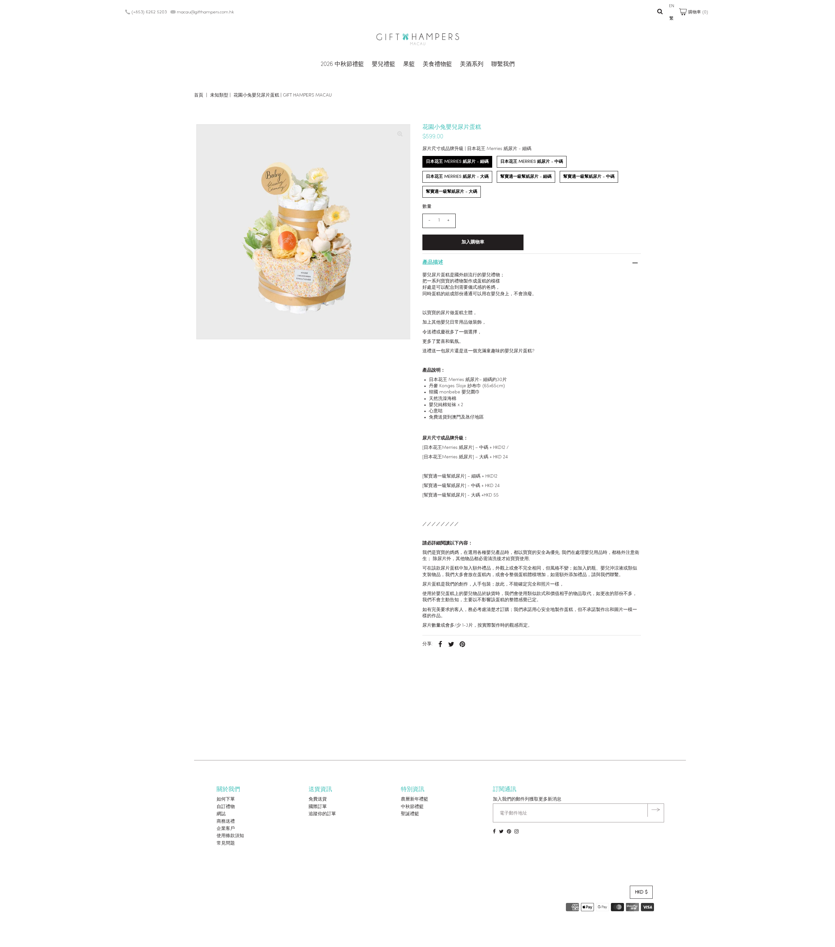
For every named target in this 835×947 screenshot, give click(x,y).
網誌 (221, 814)
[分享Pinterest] (462, 644)
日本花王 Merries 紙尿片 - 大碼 (457, 177)
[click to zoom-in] (400, 135)
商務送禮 (226, 821)
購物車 (697, 12)
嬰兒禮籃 (383, 65)
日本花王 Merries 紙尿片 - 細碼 (457, 162)
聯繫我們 (503, 65)
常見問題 (226, 843)
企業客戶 (226, 828)
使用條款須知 (230, 835)
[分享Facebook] (440, 644)
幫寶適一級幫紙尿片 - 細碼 (526, 177)
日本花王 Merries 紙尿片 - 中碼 (531, 162)
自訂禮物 (226, 806)
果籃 (409, 65)
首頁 (198, 95)
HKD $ (641, 892)
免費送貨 (318, 799)
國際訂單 (318, 806)
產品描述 (432, 262)
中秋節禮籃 (412, 806)
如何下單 (226, 799)
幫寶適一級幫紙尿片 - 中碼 (589, 177)
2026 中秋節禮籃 (342, 65)
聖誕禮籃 (410, 814)
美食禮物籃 (437, 65)
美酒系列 (471, 65)
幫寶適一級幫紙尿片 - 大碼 (451, 192)
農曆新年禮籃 (414, 799)
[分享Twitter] (451, 644)
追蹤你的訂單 (322, 814)
